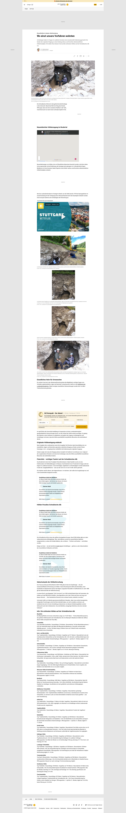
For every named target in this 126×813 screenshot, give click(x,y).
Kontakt (89, 808)
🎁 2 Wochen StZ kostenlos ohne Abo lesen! (63, 1)
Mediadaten (63, 808)
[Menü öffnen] (24, 4)
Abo (95, 4)
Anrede (40, 419)
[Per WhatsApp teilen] (83, 56)
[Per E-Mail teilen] (80, 56)
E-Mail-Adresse (80, 419)
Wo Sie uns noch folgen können (94, 805)
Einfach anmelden (81, 426)
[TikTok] (79, 805)
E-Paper (29, 4)
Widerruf (100, 808)
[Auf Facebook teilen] (77, 56)
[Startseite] (26, 799)
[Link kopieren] (74, 56)
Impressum (94, 808)
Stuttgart (26, 8)
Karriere (47, 808)
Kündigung (83, 808)
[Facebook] (82, 805)
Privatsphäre (42, 808)
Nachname (66, 419)
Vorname (53, 419)
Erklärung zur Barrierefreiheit (73, 808)
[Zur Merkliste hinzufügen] (88, 56)
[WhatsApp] (76, 805)
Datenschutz (56, 808)
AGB (51, 808)
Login (101, 4)
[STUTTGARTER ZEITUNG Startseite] (63, 5)
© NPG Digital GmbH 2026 (30, 808)
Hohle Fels (59, 546)
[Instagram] (74, 805)
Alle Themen (32, 8)
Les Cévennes (49, 593)
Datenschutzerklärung (56, 499)
